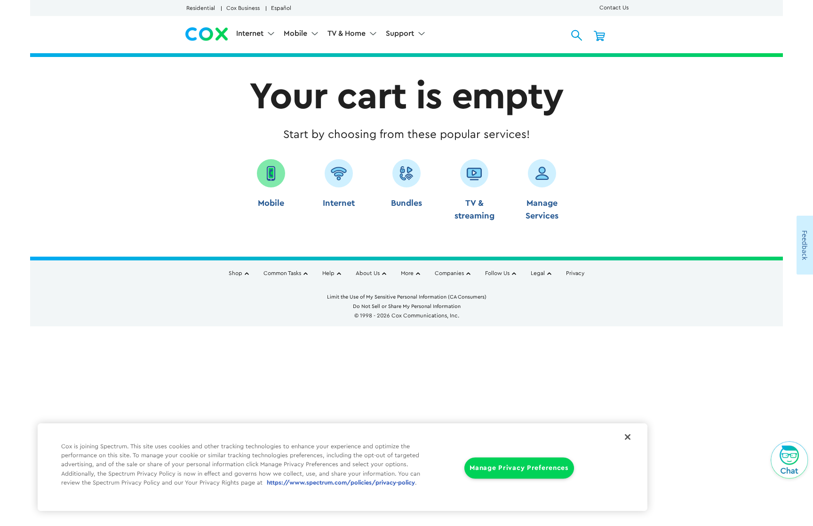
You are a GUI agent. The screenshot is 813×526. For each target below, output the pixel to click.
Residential (200, 8)
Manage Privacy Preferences (519, 468)
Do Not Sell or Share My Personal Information (407, 306)
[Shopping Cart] (599, 35)
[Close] (627, 437)
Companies (449, 273)
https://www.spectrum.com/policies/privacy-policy (341, 483)
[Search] (576, 35)
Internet (250, 33)
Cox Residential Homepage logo (207, 34)
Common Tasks (282, 273)
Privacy (575, 273)
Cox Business (243, 8)
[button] (271, 193)
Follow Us (497, 273)
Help (328, 273)
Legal (538, 273)
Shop (235, 273)
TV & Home (347, 33)
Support (401, 33)
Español (281, 8)
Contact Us (614, 7)
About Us (368, 273)
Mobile (296, 33)
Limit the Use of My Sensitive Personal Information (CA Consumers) (406, 296)
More (407, 273)
